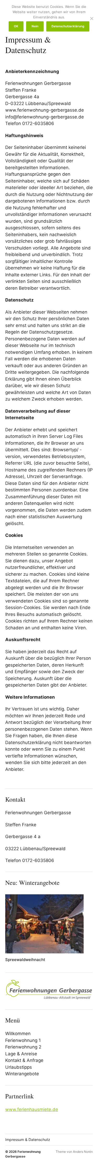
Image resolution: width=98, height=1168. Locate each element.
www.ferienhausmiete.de (31, 1109)
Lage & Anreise (21, 1053)
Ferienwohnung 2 (23, 1047)
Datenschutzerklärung (67, 26)
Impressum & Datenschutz (27, 1139)
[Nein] (91, 18)
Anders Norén (83, 1152)
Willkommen (18, 1033)
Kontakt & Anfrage (24, 1060)
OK (16, 26)
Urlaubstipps (18, 1067)
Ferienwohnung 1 (23, 1040)
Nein (35, 26)
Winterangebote (22, 1073)
